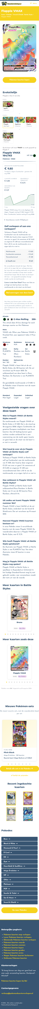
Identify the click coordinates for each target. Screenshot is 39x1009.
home (3, 14)
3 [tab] (10, 634)
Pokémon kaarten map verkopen (17, 935)
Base (6, 839)
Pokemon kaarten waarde (14, 942)
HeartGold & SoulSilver (13, 866)
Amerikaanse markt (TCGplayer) (17, 220)
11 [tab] (31, 634)
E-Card (6, 852)
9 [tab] (27, 682)
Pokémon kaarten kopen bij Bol (14, 981)
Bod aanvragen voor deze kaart (19, 293)
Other (6, 880)
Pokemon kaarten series (13, 953)
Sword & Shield (18, 14)
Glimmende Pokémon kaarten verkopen (20, 940)
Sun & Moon (9, 898)
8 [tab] (23, 634)
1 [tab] (5, 634)
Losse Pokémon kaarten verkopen (17, 937)
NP (5, 875)
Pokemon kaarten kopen (19, 80)
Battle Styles (28, 14)
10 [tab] (28, 634)
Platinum (7, 884)
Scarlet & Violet (10, 893)
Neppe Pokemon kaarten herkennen (18, 955)
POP (5, 889)
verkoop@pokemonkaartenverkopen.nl (17, 993)
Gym (5, 862)
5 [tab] (15, 634)
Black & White (9, 843)
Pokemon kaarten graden (14, 950)
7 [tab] (20, 634)
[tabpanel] (19, 612)
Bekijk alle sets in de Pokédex (18, 769)
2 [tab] (7, 634)
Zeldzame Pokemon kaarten (15, 958)
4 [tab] (14, 682)
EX (5, 857)
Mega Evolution (10, 871)
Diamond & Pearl (11, 848)
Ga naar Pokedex (19, 910)
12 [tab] (33, 634)
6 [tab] (18, 634)
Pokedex (9, 14)
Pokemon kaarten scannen (14, 945)
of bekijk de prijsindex (19, 775)
